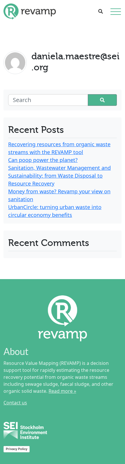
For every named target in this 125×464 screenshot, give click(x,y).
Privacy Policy (16, 449)
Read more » (62, 391)
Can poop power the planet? (43, 159)
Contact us (15, 402)
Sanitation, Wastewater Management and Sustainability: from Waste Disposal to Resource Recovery (59, 175)
